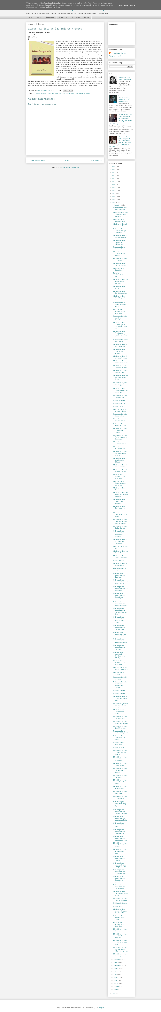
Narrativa (82, 93)
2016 (114, 196)
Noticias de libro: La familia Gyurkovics (120, 668)
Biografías (76, 17)
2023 (114, 175)
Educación (50, 17)
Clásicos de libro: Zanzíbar (119, 489)
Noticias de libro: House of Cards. (119, 425)
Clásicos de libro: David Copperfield (120, 292)
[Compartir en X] (68, 90)
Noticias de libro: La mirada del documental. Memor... (120, 684)
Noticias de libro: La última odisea (120, 415)
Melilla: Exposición (119, 406)
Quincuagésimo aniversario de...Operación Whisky (119, 655)
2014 (114, 202)
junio (115, 974)
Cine (30, 17)
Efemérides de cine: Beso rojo (120, 955)
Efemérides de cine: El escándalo (120, 797)
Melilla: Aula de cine (120, 903)
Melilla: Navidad (118, 747)
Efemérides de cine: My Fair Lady (120, 371)
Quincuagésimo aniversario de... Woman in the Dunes (119, 619)
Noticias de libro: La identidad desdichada (120, 318)
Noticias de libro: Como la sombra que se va (119, 483)
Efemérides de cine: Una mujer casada (120, 722)
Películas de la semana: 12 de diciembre (119, 662)
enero (116, 989)
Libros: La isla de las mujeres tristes (120, 420)
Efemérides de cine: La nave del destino (120, 770)
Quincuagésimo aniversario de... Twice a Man (119, 627)
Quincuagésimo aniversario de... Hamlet (119, 858)
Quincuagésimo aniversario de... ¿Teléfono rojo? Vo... (119, 803)
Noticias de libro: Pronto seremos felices (119, 304)
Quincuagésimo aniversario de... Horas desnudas (119, 871)
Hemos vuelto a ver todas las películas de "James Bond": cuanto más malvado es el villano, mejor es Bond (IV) (121, 141)
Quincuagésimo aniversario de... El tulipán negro (120, 582)
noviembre (117, 959)
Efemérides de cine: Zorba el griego (120, 527)
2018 (114, 190)
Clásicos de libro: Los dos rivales (120, 552)
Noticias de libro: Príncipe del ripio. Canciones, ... (120, 230)
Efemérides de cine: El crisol (120, 930)
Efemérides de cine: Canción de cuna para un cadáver (120, 521)
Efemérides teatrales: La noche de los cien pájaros (120, 705)
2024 (114, 172)
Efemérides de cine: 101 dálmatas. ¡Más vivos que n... (120, 949)
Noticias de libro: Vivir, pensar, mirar (120, 732)
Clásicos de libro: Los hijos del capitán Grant (120, 377)
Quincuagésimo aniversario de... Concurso (119, 575)
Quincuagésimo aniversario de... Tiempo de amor (119, 865)
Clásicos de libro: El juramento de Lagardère (120, 541)
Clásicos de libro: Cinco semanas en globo (120, 893)
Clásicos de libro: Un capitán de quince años (120, 698)
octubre (116, 962)
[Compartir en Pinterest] (72, 90)
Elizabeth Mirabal (40, 93)
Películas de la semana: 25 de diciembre (119, 311)
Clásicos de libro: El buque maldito (120, 466)
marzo (116, 983)
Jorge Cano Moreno (119, 53)
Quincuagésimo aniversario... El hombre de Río (119, 634)
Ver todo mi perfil (115, 56)
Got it (132, 5)
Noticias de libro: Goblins (119, 673)
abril (115, 980)
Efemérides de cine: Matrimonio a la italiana (120, 453)
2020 (114, 184)
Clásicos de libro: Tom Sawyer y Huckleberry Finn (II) (120, 325)
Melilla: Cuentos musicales (118, 743)
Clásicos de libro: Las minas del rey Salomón (120, 281)
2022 (114, 178)
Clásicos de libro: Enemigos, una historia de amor (119, 508)
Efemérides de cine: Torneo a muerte (120, 443)
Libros (39, 17)
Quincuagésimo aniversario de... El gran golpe (120, 588)
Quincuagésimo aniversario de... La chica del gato (120, 838)
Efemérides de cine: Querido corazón (120, 727)
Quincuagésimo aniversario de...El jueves (120, 825)
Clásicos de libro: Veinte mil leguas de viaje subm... (120, 911)
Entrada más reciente (36, 160)
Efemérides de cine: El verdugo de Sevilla (120, 782)
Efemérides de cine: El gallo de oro (120, 448)
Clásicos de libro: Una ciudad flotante (119, 351)
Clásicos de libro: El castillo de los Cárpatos (120, 460)
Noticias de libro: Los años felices (120, 340)
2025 (114, 169)
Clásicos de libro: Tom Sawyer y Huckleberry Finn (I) (120, 334)
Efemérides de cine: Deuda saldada (120, 764)
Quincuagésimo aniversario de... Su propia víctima (120, 603)
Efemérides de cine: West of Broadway (120, 899)
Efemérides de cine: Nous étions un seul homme (120, 759)
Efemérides (63, 17)
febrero (116, 986)
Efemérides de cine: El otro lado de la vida (120, 942)
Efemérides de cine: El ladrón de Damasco (120, 430)
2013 (114, 993)
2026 (114, 166)
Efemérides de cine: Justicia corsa (120, 787)
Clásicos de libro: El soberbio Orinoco (120, 357)
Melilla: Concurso (119, 403)
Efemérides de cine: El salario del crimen (120, 845)
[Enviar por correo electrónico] (64, 90)
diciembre (117, 205)
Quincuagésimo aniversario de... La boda (119, 647)
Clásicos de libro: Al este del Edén (120, 225)
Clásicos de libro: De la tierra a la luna (120, 471)
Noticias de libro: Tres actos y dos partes (119, 737)
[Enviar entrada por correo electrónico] (60, 90)
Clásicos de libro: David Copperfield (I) (120, 298)
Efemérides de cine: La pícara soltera (120, 366)
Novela (88, 93)
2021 (114, 181)
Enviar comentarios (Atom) (70, 167)
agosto (116, 968)
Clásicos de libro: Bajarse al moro (119, 264)
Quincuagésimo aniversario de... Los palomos (119, 886)
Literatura (55, 93)
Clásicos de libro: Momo (119, 287)
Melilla (86, 17)
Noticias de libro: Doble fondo (119, 269)
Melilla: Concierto (119, 400)
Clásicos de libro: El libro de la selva (120, 236)
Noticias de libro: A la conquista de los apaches (120, 214)
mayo (116, 977)
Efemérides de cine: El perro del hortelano (120, 936)
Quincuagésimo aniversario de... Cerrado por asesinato (119, 596)
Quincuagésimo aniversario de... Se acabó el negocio (119, 879)
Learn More (123, 5)
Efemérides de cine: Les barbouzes (120, 717)
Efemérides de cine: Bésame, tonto (120, 396)
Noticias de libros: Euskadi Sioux (119, 248)
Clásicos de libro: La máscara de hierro (120, 362)
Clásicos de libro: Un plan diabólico (120, 564)
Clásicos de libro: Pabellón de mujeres (119, 501)
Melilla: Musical (118, 561)
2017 (114, 193)
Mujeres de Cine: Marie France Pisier (125, 78)
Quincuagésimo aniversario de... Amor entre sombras (119, 533)
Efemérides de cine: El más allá (120, 259)
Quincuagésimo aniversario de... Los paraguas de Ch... (120, 611)
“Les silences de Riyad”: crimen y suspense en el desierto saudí (124, 98)
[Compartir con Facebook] (70, 90)
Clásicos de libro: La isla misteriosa (120, 345)
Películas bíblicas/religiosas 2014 (120, 275)
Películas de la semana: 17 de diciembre (119, 476)
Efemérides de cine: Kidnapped (120, 776)
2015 (114, 199)
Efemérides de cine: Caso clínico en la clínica (120, 514)
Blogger (101, 1008)
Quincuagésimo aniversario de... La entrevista (119, 831)
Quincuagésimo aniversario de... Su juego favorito (120, 811)
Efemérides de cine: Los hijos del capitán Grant (120, 384)
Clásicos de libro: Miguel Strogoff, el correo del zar (120, 390)
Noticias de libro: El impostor (119, 678)
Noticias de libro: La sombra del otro (120, 410)
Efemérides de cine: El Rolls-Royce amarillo (120, 253)
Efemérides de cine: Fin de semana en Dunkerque (120, 437)
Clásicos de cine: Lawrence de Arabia (119, 711)
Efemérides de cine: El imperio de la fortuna (120, 752)
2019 (114, 187)
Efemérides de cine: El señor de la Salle (120, 851)
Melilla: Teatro (118, 906)
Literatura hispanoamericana (68, 93)
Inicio (67, 160)
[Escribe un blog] (66, 90)
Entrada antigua (96, 160)
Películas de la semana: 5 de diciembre (118, 924)
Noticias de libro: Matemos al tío (119, 220)
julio (115, 971)
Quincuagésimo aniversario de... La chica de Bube (120, 818)
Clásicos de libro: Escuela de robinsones (119, 242)
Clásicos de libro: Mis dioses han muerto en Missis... (120, 494)
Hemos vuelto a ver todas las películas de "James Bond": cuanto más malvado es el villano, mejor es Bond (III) (121, 119)
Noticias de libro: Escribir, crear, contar (119, 917)
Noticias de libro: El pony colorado (119, 208)
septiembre (118, 965)
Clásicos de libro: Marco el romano (120, 557)
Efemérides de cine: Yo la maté (120, 792)
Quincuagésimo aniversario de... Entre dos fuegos (120, 641)
